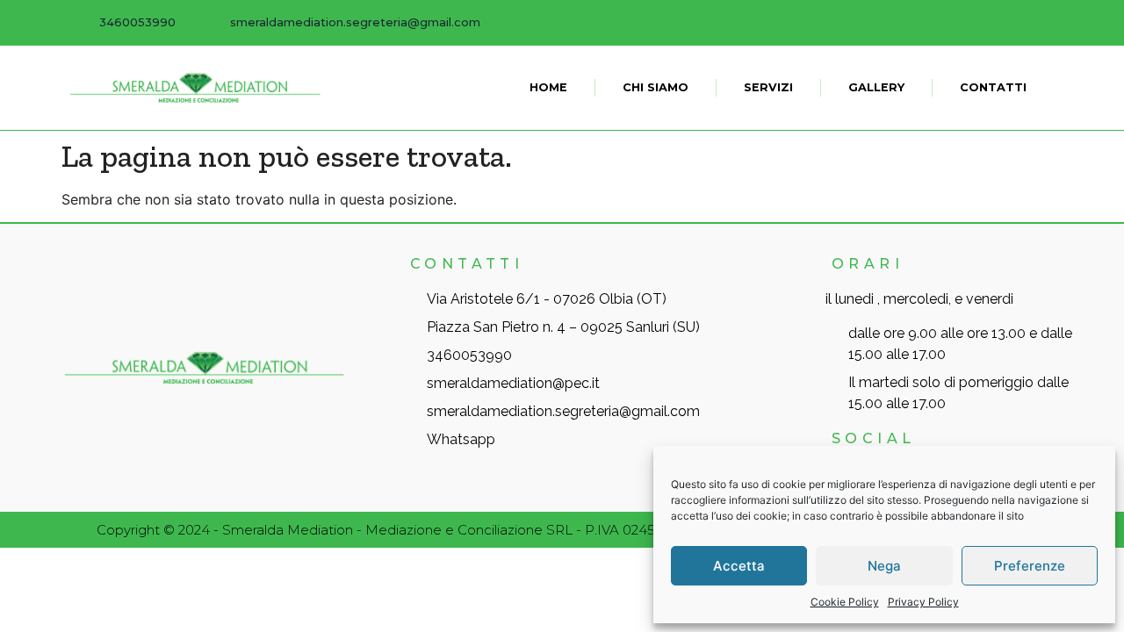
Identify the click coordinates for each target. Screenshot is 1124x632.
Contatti (993, 87)
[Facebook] (1040, 22)
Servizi (768, 87)
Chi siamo (655, 87)
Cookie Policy (845, 601)
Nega (884, 565)
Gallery (876, 87)
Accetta (739, 565)
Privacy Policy (923, 601)
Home (548, 87)
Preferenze (1029, 565)
